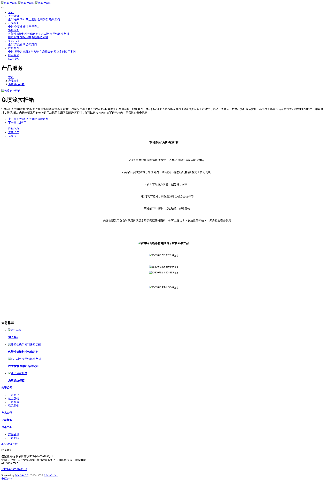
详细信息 (13, 128)
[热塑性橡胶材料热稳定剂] (24, 344)
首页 (11, 12)
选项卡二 (13, 132)
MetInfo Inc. (51, 475)
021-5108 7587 (9, 444)
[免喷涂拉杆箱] (17, 373)
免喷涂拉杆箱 (16, 84)
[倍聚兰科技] (163, 3)
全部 (11, 19)
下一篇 (17, 122)
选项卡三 (13, 136)
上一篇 (28, 118)
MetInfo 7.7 (21, 475)
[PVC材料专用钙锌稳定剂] (24, 358)
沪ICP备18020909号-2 (14, 469)
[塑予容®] (14, 330)
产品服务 (13, 80)
